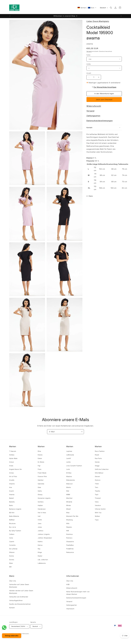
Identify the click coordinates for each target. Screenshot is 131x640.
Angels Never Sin (15, 469)
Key (39, 549)
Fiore (39, 469)
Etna (39, 451)
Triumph (98, 498)
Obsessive (70, 541)
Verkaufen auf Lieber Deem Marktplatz (19, 586)
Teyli (96, 494)
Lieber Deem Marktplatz (22, 633)
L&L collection (43, 559)
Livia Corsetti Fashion (74, 466)
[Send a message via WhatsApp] (4, 627)
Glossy (40, 494)
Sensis (97, 462)
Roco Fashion (99, 451)
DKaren (12, 552)
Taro (96, 487)
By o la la (12, 527)
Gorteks (40, 502)
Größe (88, 64)
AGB (67, 584)
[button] (87, 7)
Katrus (40, 545)
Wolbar (97, 516)
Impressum (70, 609)
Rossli (97, 455)
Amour (11, 462)
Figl (39, 466)
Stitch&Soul (99, 473)
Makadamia (70, 480)
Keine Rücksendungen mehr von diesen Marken (78, 593)
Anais (11, 466)
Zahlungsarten (71, 605)
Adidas (11, 455)
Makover (69, 484)
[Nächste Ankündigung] (121, 16)
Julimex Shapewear (45, 538)
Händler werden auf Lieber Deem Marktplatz (21, 592)
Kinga (40, 552)
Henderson (42, 509)
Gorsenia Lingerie (44, 498)
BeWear (12, 520)
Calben (11, 534)
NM (67, 531)
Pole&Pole (69, 549)
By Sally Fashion (15, 531)
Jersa (40, 527)
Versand (89, 51)
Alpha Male (13, 458)
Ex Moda (41, 462)
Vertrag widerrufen (11, 636)
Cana (11, 538)
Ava (10, 487)
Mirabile (69, 502)
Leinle (68, 462)
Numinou (69, 534)
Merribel (69, 498)
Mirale (68, 505)
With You (98, 513)
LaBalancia (42, 563)
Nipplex (69, 527)
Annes (11, 473)
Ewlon (40, 458)
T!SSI (97, 484)
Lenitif (68, 458)
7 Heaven (12, 451)
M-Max (69, 473)
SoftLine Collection (101, 469)
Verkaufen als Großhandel (18, 597)
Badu (11, 505)
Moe (67, 513)
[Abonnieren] (81, 431)
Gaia (39, 487)
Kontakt (12, 607)
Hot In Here (42, 513)
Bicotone (12, 523)
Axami (11, 491)
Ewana (40, 455)
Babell (11, 498)
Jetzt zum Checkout (104, 99)
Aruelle (11, 480)
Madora (69, 476)
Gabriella (41, 484)
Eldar (11, 563)
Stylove (97, 480)
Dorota (11, 559)
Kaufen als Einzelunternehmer (20, 604)
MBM (68, 494)
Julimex (40, 531)
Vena (96, 502)
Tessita (97, 491)
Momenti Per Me (72, 516)
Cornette (12, 545)
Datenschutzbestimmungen (76, 598)
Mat (67, 491)
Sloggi (97, 466)
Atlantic (12, 484)
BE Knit (11, 513)
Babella (12, 502)
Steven (97, 476)
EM (10, 567)
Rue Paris (98, 458)
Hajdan (40, 505)
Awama (11, 494)
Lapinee (69, 451)
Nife (67, 523)
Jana (39, 523)
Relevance (70, 552)
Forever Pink (42, 476)
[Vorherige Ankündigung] (10, 16)
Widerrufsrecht (71, 588)
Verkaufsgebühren (16, 600)
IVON (40, 520)
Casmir (11, 541)
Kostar (40, 556)
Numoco (69, 538)
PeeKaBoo (70, 545)
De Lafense (13, 549)
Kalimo (40, 541)
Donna (11, 556)
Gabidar (40, 480)
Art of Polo (13, 476)
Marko (68, 487)
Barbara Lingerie (15, 509)
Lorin (68, 469)
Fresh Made (42, 473)
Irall (39, 516)
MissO (68, 509)
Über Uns (12, 581)
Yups (96, 520)
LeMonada (70, 455)
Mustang (69, 520)
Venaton (98, 505)
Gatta (40, 491)
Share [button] (91, 196)
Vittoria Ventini (100, 509)
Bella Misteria (14, 516)
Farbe (88, 55)
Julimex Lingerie (44, 534)
